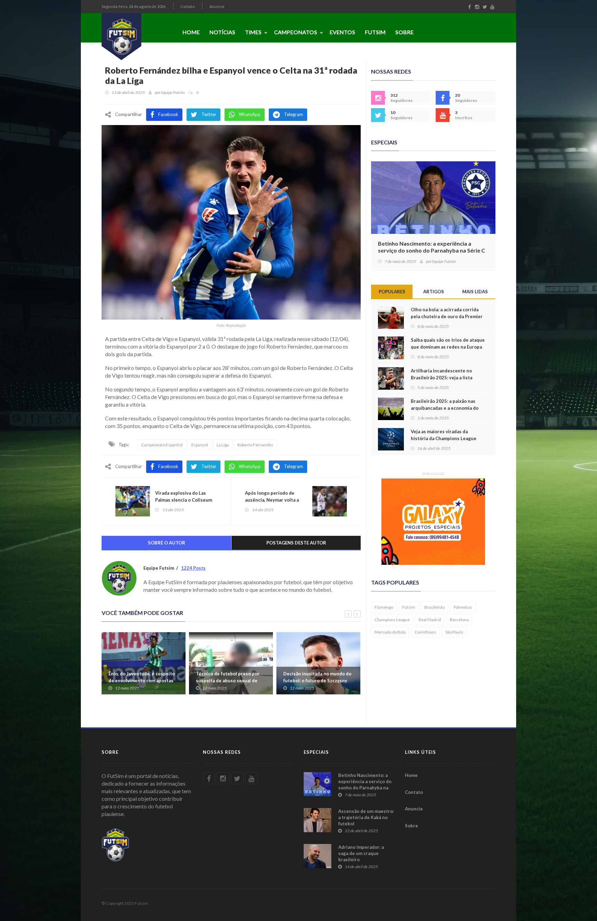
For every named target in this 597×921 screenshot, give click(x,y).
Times (253, 32)
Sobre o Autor (166, 542)
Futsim (375, 32)
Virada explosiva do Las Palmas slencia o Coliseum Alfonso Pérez (183, 500)
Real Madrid (430, 619)
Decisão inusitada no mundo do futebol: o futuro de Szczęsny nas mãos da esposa (230, 680)
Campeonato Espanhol (162, 444)
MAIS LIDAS (475, 291)
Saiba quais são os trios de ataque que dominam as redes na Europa (448, 343)
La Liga (223, 444)
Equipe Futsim (172, 92)
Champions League (392, 619)
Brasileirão (434, 607)
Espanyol (199, 444)
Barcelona (459, 619)
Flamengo (384, 607)
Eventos (342, 32)
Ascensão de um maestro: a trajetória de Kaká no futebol (366, 817)
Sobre (404, 32)
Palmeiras (463, 607)
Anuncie (217, 6)
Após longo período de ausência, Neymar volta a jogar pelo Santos (272, 500)
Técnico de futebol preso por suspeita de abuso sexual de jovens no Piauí (140, 680)
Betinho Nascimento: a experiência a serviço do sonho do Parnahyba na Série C (431, 247)
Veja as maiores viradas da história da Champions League (443, 435)
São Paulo (454, 632)
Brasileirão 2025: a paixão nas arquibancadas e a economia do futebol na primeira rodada (444, 408)
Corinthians (425, 632)
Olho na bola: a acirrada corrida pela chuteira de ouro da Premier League (447, 316)
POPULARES (392, 291)
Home (191, 32)
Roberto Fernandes (255, 444)
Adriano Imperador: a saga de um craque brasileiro (361, 853)
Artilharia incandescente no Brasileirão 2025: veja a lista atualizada (441, 377)
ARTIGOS (433, 291)
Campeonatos (295, 32)
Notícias (222, 32)
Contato (187, 6)
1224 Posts (193, 568)
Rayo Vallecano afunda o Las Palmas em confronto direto (313, 677)
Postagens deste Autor (296, 542)
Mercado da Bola (390, 632)
